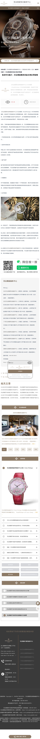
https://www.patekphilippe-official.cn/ (30, 712)
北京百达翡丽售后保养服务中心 (14, 248)
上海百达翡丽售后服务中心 (10, 308)
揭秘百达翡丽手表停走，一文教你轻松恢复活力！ (20, 552)
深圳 (23, 449)
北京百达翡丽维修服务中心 (27, 649)
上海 (10, 449)
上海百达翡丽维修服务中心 (27, 653)
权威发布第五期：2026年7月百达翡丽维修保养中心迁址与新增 (17, 397)
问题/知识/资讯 (26, 69)
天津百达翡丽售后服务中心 (10, 338)
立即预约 (20, 371)
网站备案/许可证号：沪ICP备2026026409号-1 (20, 703)
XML (20, 705)
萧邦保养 (10, 564)
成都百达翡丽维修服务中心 (27, 668)
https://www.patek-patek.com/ (30, 710)
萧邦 (29, 564)
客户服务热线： (20, 700)
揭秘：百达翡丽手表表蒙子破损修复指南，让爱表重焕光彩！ (23, 558)
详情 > (34, 443)
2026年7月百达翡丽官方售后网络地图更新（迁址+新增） (16, 395)
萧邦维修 (10, 574)
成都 (36, 449)
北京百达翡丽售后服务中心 (10, 291)
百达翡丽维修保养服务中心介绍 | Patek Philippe (20, 468)
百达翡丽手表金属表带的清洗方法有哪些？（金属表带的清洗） (23, 531)
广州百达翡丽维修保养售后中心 (29, 569)
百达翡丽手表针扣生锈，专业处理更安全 (17, 536)
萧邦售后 (10, 569)
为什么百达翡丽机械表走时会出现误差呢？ (18, 520)
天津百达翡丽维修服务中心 (27, 657)
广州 (17, 449)
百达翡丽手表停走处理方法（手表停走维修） (19, 525)
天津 (29, 449)
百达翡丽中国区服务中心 (26, 641)
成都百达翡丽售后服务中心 (10, 348)
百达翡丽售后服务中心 (22, 2)
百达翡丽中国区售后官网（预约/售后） (13, 715)
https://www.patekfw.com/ (31, 715)
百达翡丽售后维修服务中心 (14, 69)
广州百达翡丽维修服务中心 (27, 660)
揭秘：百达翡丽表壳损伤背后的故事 (16, 547)
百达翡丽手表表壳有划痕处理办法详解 (30, 387)
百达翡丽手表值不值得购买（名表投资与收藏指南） (20, 541)
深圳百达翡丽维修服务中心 (27, 664)
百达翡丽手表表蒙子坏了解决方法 (9, 392)
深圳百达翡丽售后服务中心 (10, 331)
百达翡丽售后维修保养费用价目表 (29, 574)
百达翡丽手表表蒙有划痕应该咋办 (29, 389)
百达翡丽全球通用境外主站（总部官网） (11, 710)
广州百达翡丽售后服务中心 (10, 321)
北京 (32, 69)
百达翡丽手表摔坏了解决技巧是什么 (29, 397)
